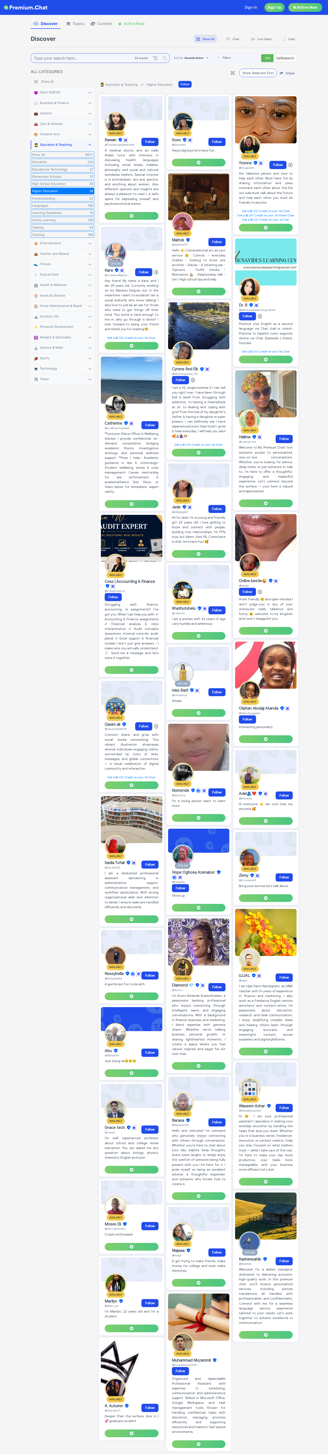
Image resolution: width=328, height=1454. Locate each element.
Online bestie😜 (253, 580)
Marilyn (111, 1301)
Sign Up (274, 7)
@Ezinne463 (247, 880)
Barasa (178, 1120)
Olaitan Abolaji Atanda (259, 708)
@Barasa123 (180, 1125)
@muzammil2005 (184, 1365)
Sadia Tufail (115, 862)
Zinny (244, 875)
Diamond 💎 (183, 985)
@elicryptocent (115, 1228)
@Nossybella (113, 978)
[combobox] (237, 58)
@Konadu (245, 798)
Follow (185, 84)
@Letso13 (178, 613)
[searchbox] (244, 58)
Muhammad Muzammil (192, 1360)
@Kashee (245, 1263)
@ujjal (243, 980)
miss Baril (180, 690)
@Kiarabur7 (112, 1410)
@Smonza (178, 795)
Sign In (251, 7)
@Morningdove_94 (185, 374)
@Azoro (177, 990)
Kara (109, 270)
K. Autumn (114, 1406)
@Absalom (112, 1055)
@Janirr (110, 1132)
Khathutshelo (184, 608)
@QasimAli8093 (116, 729)
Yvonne (246, 163)
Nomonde (181, 790)
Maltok (178, 240)
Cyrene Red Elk (185, 369)
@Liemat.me (247, 442)
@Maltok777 (180, 244)
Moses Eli (113, 1224)
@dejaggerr (180, 512)
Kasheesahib (250, 1259)
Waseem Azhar (252, 1106)
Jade (177, 507)
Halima (245, 437)
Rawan (111, 140)
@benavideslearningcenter (257, 310)
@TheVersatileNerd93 (119, 144)
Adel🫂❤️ (248, 793)
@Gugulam (246, 168)
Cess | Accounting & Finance (130, 581)
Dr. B (243, 305)
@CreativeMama (116, 275)
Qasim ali (113, 724)
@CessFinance (115, 591)
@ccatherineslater (117, 428)
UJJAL (245, 975)
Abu (109, 1050)
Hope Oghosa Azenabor (194, 872)
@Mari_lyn (112, 1306)
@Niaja (177, 1255)
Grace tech (115, 1127)
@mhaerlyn (179, 695)
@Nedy (244, 585)
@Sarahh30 (112, 867)
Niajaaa (179, 1250)
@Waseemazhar (250, 1110)
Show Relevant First (258, 73)
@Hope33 (178, 882)
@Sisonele (179, 144)
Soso (177, 140)
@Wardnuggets (249, 713)
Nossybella (115, 973)
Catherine (114, 423)
